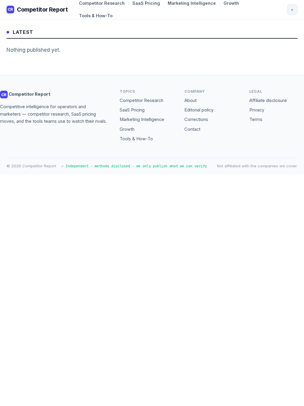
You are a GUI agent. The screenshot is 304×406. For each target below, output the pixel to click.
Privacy (256, 110)
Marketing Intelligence (142, 119)
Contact (192, 129)
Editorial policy (198, 110)
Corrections (196, 119)
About (190, 100)
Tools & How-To (96, 15)
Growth (127, 129)
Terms (255, 119)
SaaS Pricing (132, 110)
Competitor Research (141, 100)
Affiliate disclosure (268, 100)
